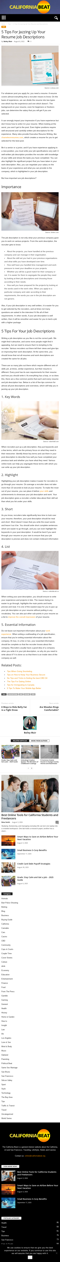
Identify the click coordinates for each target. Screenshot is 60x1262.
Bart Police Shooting (9, 903)
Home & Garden (7, 1017)
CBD (3, 941)
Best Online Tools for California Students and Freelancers (29, 816)
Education (5, 975)
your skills (44, 491)
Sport (3, 1084)
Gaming (4, 1000)
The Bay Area (6, 1097)
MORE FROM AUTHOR (39, 741)
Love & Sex (6, 1042)
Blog (3, 911)
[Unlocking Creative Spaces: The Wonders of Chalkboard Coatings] (30, 752)
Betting (4, 907)
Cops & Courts (7, 949)
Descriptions (12, 694)
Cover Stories (6, 958)
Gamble (4, 996)
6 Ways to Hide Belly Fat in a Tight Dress (14, 708)
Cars (3, 932)
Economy (5, 970)
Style (3, 1089)
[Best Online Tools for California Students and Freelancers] (30, 793)
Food (3, 987)
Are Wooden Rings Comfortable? (49, 708)
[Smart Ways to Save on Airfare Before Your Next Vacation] (8, 840)
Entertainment (7, 979)
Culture (4, 962)
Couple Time (6, 953)
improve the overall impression (21, 617)
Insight (4, 1025)
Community (6, 945)
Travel (3, 1110)
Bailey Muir (8, 41)
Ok (30, 1257)
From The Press (8, 991)
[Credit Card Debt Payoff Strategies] (8, 867)
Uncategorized (7, 1114)
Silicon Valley (6, 1080)
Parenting (5, 1059)
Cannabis (5, 928)
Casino (4, 937)
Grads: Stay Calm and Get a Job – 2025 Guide (9, 761)
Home (3, 24)
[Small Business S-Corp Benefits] (8, 854)
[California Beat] (30, 7)
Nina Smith (5, 822)
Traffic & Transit (8, 1106)
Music (3, 1051)
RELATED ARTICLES (20, 741)
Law (3, 1030)
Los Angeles (6, 1038)
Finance (4, 983)
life (2, 1034)
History (4, 1013)
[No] (56, 1253)
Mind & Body (6, 1046)
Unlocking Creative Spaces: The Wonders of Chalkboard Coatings (29, 761)
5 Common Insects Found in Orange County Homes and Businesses (49, 761)
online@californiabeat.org (35, 1156)
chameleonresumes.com (12, 137)
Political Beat (6, 1063)
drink (3, 966)
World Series (6, 1118)
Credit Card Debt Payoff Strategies (33, 863)
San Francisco (7, 1076)
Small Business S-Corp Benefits (32, 850)
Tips (9, 24)
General (4, 1004)
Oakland (4, 1055)
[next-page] (31, 768)
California (5, 924)
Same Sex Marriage (9, 1068)
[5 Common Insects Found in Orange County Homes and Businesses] (49, 752)
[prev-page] (28, 768)
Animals (4, 898)
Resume (26, 694)
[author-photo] (30, 723)
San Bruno (5, 1072)
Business (5, 915)
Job (21, 694)
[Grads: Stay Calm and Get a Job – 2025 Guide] (10, 752)
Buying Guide (6, 920)
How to (4, 1021)
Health (4, 1008)
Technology (6, 1093)
